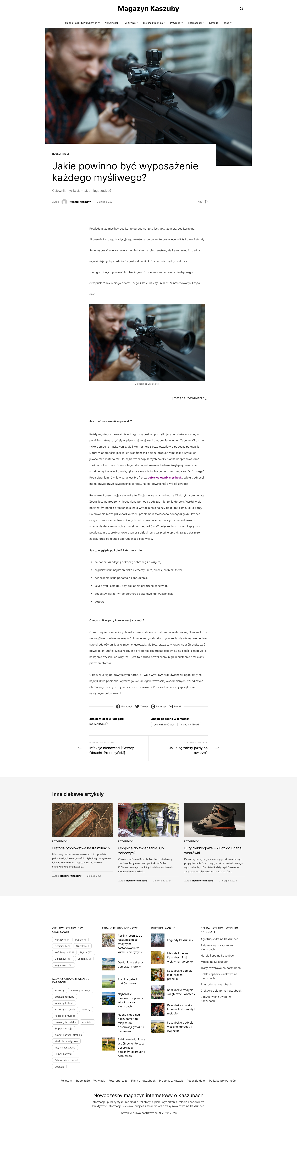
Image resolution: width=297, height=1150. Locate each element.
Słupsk (82, 946)
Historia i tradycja (153, 22)
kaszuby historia (64, 1003)
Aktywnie (130, 22)
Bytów (86, 952)
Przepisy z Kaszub (171, 1080)
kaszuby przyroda (65, 1015)
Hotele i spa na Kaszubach (218, 955)
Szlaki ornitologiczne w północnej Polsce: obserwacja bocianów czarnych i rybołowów (131, 1048)
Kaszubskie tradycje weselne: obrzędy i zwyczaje (180, 1026)
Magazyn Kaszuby (148, 8)
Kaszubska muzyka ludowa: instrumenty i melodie (181, 1009)
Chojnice (62, 946)
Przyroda (175, 22)
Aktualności (111, 22)
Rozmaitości (195, 22)
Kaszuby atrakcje (80, 990)
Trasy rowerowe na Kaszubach (221, 968)
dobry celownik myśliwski (165, 477)
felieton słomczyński (66, 1060)
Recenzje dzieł (196, 1080)
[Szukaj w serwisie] (241, 8)
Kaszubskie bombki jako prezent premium (179, 975)
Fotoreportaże (118, 1080)
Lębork (84, 958)
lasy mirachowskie (65, 1047)
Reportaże (83, 1080)
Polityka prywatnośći (222, 1080)
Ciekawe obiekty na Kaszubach (221, 990)
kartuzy (86, 1009)
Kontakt (213, 22)
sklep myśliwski (190, 724)
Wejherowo (63, 965)
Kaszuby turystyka (65, 1022)
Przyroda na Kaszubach (216, 984)
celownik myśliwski (164, 724)
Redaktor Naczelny (80, 201)
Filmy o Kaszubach (143, 1080)
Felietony (67, 1080)
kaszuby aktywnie (65, 1009)
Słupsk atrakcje (63, 1028)
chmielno (87, 1022)
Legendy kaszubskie (180, 940)
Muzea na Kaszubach (214, 961)
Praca (226, 22)
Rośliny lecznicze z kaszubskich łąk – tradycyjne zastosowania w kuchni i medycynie (130, 944)
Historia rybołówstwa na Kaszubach (81, 848)
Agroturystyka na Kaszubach (219, 939)
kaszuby (59, 990)
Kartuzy (62, 939)
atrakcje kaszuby (64, 996)
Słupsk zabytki (63, 1053)
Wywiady (99, 1080)
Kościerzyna (64, 952)
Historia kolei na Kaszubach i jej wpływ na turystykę (180, 957)
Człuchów (63, 958)
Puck (80, 939)
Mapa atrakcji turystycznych (81, 22)
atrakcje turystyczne (66, 1041)
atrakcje (59, 1066)
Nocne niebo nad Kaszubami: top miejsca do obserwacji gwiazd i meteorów (131, 1023)
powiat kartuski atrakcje (68, 1034)
